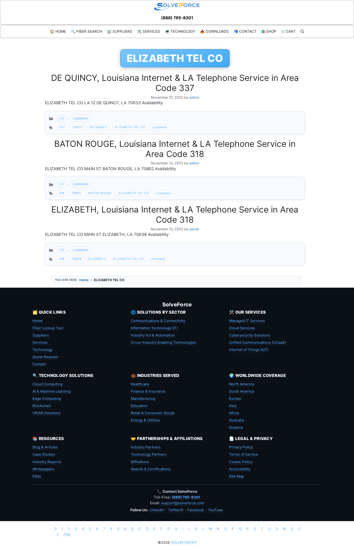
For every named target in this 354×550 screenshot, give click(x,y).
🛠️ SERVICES (148, 31)
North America (241, 384)
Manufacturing (143, 398)
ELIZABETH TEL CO (130, 127)
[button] (302, 31)
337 (62, 127)
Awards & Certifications (151, 469)
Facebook (195, 510)
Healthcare (140, 384)
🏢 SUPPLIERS (119, 31)
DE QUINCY (98, 127)
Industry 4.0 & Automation (153, 335)
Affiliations (140, 461)
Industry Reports (47, 461)
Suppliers (41, 335)
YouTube (215, 510)
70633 (77, 127)
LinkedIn (157, 510)
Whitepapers (43, 469)
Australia (236, 420)
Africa (234, 413)
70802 (76, 193)
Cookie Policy (240, 461)
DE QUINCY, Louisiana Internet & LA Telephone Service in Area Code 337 (175, 83)
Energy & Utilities (145, 420)
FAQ (67, 534)
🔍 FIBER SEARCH (86, 31)
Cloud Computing (47, 384)
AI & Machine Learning (52, 391)
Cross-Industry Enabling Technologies (163, 342)
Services (40, 342)
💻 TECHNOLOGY (180, 31)
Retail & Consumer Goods (153, 413)
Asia (232, 405)
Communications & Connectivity (158, 320)
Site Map (236, 476)
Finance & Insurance (148, 391)
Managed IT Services (247, 320)
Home (83, 280)
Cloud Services (242, 328)
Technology (42, 349)
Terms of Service (243, 454)
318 (61, 193)
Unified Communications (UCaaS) (257, 342)
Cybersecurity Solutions (249, 335)
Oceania (236, 427)
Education (139, 405)
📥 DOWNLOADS (214, 31)
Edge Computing (47, 398)
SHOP (268, 31)
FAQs (37, 476)
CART (288, 31)
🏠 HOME (58, 31)
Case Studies (44, 454)
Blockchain (42, 405)
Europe (235, 398)
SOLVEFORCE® (184, 542)
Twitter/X (176, 510)
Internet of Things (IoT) (248, 349)
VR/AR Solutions (46, 413)
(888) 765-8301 (177, 17)
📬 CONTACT (245, 31)
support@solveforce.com (182, 503)
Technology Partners (149, 454)
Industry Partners (146, 447)
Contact (39, 364)
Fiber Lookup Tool (48, 328)
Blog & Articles (45, 447)
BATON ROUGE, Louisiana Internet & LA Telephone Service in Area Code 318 (174, 149)
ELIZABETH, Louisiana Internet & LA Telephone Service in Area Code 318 (174, 214)
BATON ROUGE (99, 193)
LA (61, 118)
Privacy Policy (241, 447)
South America (241, 391)
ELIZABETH (97, 259)
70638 (76, 259)
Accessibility (239, 469)
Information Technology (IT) (154, 328)
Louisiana (80, 118)
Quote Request (45, 357)
